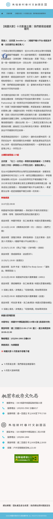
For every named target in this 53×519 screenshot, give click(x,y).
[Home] (2, 13)
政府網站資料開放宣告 (40, 506)
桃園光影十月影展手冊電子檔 (16, 351)
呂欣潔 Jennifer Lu (18, 41)
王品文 (38, 237)
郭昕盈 (26, 237)
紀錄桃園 (29, 290)
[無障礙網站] (26, 458)
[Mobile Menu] (45, 4)
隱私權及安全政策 (20, 506)
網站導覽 (7, 506)
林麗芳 (14, 221)
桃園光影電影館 (8, 315)
